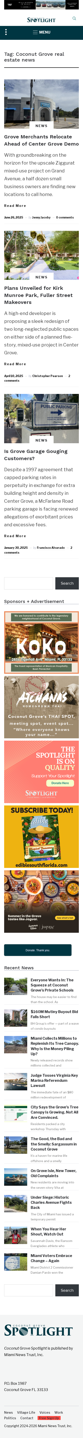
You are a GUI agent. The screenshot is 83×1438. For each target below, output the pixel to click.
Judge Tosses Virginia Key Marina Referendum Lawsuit (54, 1080)
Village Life (26, 1412)
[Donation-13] (41, 744)
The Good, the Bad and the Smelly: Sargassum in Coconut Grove (54, 1144)
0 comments (65, 217)
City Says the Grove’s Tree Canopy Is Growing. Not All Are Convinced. (54, 1112)
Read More (15, 206)
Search (67, 583)
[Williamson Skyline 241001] (41, 3)
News (42, 126)
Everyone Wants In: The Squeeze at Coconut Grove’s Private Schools (52, 985)
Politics (10, 1418)
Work (58, 1412)
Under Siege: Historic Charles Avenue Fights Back (51, 1202)
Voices (44, 1412)
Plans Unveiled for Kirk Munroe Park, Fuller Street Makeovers (38, 295)
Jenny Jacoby (41, 217)
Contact (26, 1418)
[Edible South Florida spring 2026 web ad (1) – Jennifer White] (41, 808)
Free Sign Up (49, 1418)
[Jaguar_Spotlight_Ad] (41, 873)
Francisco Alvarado (51, 547)
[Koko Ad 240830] (41, 614)
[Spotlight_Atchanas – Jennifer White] (41, 679)
